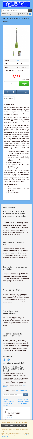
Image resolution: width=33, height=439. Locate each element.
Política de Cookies (23, 401)
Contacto (22, 14)
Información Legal (23, 399)
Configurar (5, 425)
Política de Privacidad (21, 390)
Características (8, 98)
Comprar (24, 84)
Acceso (13, 14)
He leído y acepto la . (16, 390)
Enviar (25, 394)
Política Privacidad (8, 401)
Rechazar (12, 425)
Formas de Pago (22, 403)
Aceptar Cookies (21, 425)
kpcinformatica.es (8, 352)
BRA (18, 60)
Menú (6, 14)
